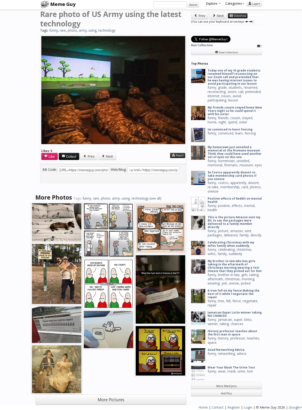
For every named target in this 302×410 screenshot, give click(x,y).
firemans (231, 165)
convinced (225, 133)
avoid (237, 96)
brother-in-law (228, 274)
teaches (253, 338)
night (222, 122)
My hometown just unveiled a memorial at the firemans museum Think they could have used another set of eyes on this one (235, 152)
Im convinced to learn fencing (230, 129)
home (212, 122)
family (244, 235)
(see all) (155, 198)
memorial (215, 165)
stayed (247, 118)
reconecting (217, 91)
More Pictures (111, 399)
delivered (231, 235)
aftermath (215, 279)
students (235, 87)
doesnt (253, 182)
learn (239, 133)
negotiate (250, 301)
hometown (226, 161)
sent (248, 231)
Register (233, 407)
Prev (90, 156)
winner (213, 324)
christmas (244, 249)
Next (109, 156)
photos (255, 187)
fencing (250, 133)
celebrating (226, 249)
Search (193, 4)
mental (249, 205)
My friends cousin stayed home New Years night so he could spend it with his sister (235, 110)
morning (248, 279)
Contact (218, 407)
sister (243, 122)
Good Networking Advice (226, 350)
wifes (212, 253)
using (92, 30)
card (244, 187)
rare (63, 30)
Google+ (295, 407)
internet (213, 96)
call (240, 91)
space (212, 342)
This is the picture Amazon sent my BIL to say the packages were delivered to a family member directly (234, 222)
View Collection (228, 52)
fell (228, 301)
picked (246, 283)
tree (221, 301)
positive (224, 205)
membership (229, 187)
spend (232, 122)
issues (226, 96)
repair (212, 305)
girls (244, 274)
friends (223, 118)
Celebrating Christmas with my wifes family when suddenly (231, 244)
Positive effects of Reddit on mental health (235, 200)
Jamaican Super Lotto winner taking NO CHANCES (235, 314)
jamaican (225, 319)
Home (203, 407)
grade (222, 87)
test (250, 371)
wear (222, 371)
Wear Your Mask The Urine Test (231, 367)
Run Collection (202, 45)
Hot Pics (226, 393)
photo (72, 30)
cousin (235, 118)
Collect (70, 156)
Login (255, 3)
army (83, 30)
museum (246, 165)
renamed (250, 87)
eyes (258, 165)
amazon (236, 231)
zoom (231, 91)
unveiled (243, 161)
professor (237, 338)
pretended (253, 91)
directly (256, 235)
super (238, 319)
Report (179, 155)
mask (231, 371)
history (223, 338)
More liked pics (226, 386)
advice (242, 353)
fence (236, 301)
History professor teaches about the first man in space (232, 332)
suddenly (235, 253)
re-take (213, 187)
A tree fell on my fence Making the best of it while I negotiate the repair (234, 294)
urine (241, 371)
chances (237, 324)
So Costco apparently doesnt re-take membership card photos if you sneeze (232, 175)
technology (106, 30)
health (212, 210)
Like (51, 156)
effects (237, 205)
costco (223, 182)
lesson (233, 100)
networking (226, 353)
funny (53, 30)
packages (215, 235)
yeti (224, 283)
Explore (212, 3)
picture (223, 231)
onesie (234, 283)
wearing (214, 283)
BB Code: (49, 169)
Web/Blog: (118, 169)
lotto (248, 319)
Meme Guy (62, 4)
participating (217, 100)
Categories (233, 3)
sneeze (213, 191)
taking (254, 274)
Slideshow (239, 15)
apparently (238, 182)
